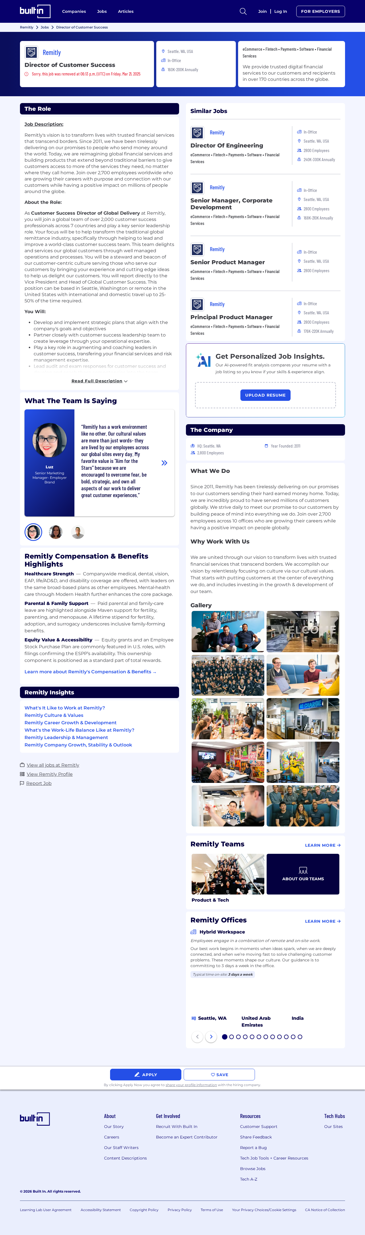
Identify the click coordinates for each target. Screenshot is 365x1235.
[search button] (243, 11)
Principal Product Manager (231, 317)
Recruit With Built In (176, 1126)
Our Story (114, 1126)
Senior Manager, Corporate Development (231, 204)
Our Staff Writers (121, 1147)
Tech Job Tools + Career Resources (274, 1158)
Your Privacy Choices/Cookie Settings (264, 1210)
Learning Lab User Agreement (46, 1210)
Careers (111, 1137)
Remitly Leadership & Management (66, 737)
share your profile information (191, 1085)
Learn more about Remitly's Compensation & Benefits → (91, 671)
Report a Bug (253, 1147)
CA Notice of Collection (325, 1210)
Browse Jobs (252, 1168)
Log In (280, 11)
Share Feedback (256, 1137)
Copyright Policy (144, 1210)
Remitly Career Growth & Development (71, 722)
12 (300, 1037)
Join (262, 11)
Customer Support (258, 1126)
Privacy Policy (180, 1210)
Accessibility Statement (101, 1210)
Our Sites (333, 1126)
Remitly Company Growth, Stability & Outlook (78, 745)
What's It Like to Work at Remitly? (65, 708)
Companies (74, 11)
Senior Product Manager (227, 262)
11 (293, 1037)
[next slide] (211, 1037)
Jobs (102, 11)
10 (287, 1037)
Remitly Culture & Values (54, 715)
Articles (125, 11)
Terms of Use (212, 1210)
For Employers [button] (320, 11)
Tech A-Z (248, 1179)
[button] (33, 532)
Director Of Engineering (226, 145)
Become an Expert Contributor (187, 1137)
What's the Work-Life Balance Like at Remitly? (79, 730)
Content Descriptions (125, 1158)
